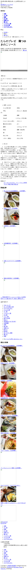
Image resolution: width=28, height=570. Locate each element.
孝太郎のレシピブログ (7, 4)
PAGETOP (3, 523)
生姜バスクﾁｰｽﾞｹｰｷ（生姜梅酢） (13, 261)
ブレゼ (5, 184)
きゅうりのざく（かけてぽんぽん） (11, 485)
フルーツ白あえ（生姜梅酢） (9, 450)
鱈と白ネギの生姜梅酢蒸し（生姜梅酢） (15, 191)
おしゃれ (6, 182)
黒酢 (5, 336)
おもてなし (12, 182)
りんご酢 (6, 316)
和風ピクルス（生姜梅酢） (11, 208)
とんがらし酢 (7, 313)
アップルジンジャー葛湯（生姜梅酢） (11, 468)
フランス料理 (23, 182)
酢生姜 (5, 331)
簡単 (12, 184)
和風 (9, 184)
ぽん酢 (5, 315)
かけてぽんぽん (8, 308)
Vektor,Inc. (3, 568)
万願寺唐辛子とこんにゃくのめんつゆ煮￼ (13, 297)
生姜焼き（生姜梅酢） (10, 226)
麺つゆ (25, 50)
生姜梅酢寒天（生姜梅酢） (11, 243)
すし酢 (5, 311)
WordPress (9, 567)
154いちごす (7, 305)
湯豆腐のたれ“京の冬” (10, 321)
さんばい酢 (7, 310)
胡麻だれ (6, 328)
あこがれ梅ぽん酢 (9, 306)
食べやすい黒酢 (8, 333)
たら (17, 182)
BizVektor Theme (18, 567)
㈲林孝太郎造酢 (11, 565)
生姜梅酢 (6, 323)
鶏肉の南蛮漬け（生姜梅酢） (12, 278)
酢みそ (5, 329)
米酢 (5, 324)
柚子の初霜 (7, 318)
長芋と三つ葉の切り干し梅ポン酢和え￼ (13, 298)
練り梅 (5, 326)
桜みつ (5, 320)
